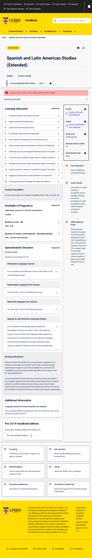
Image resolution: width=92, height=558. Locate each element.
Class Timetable (35, 9)
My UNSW (30, 4)
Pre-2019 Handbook (14, 4)
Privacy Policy (41, 549)
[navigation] (19, 435)
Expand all (56, 108)
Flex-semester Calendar (15, 9)
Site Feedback (77, 549)
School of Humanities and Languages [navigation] (76, 126)
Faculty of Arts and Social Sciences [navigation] (76, 113)
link (58, 195)
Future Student (60, 4)
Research (74, 4)
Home (4, 37)
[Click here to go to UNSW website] (12, 22)
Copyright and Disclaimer (18, 549)
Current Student (44, 4)
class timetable (13, 373)
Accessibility (59, 549)
